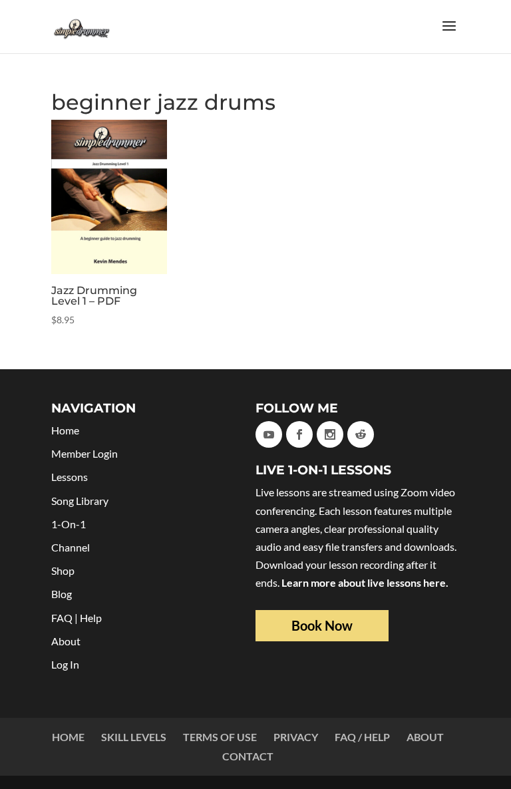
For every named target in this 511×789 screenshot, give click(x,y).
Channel (70, 547)
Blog (61, 593)
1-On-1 (68, 524)
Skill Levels (133, 736)
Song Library (79, 500)
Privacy (295, 736)
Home (65, 430)
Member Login (84, 453)
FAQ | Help (76, 617)
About (66, 641)
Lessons (69, 476)
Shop (63, 570)
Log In (65, 664)
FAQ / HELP (362, 736)
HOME (68, 736)
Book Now (322, 625)
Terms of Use (220, 736)
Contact (247, 756)
